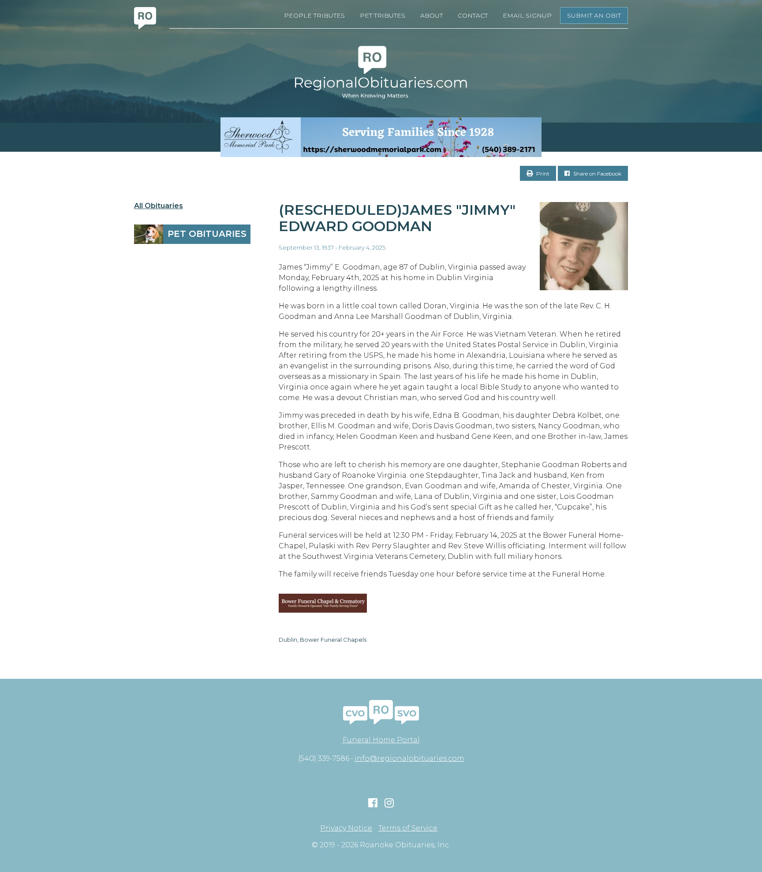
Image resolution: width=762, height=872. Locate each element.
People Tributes (314, 15)
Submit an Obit (594, 15)
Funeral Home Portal (381, 740)
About (431, 15)
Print (542, 173)
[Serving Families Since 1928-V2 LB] (381, 137)
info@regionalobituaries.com (409, 758)
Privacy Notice (346, 828)
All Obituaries (158, 206)
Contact (473, 15)
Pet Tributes (382, 15)
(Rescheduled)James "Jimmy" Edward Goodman (397, 218)
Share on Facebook (596, 173)
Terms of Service (407, 828)
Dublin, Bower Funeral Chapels (322, 639)
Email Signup (527, 15)
